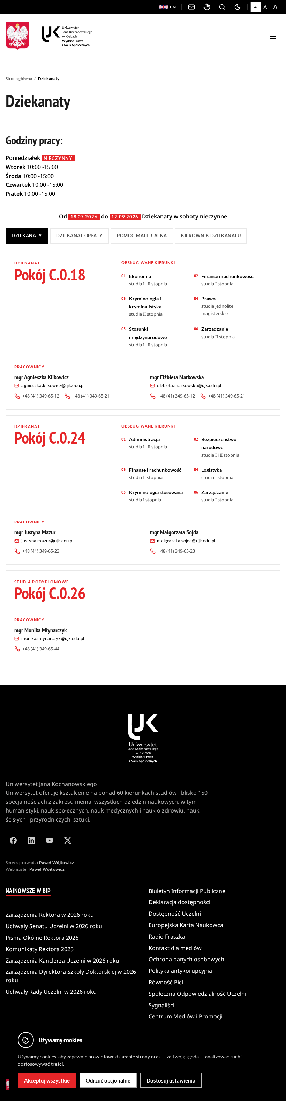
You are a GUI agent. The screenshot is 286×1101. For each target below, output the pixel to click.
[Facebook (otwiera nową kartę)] (13, 840)
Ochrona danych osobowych (186, 959)
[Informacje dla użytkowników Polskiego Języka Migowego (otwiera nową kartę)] (207, 7)
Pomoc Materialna (142, 235)
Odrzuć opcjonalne (108, 1080)
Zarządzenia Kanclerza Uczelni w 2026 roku (62, 960)
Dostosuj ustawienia (170, 1080)
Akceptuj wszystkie (47, 1080)
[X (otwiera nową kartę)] (67, 840)
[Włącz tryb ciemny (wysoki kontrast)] (237, 7)
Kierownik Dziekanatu (211, 235)
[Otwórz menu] (272, 36)
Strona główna (19, 78)
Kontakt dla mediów (175, 948)
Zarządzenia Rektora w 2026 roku (50, 914)
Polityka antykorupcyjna (180, 971)
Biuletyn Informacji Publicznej (188, 891)
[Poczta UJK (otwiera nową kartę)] (191, 7)
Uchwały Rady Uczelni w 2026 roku (51, 991)
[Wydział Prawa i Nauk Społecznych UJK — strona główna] (67, 36)
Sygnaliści (161, 1005)
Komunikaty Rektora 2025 (40, 949)
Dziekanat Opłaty (79, 235)
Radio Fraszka (167, 936)
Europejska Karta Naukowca (186, 925)
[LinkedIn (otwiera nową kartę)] (31, 840)
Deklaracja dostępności (179, 902)
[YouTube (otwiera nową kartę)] (49, 840)
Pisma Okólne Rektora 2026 (42, 937)
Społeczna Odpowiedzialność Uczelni (197, 994)
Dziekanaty (27, 235)
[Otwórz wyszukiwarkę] (222, 7)
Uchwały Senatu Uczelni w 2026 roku (54, 926)
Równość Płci (166, 982)
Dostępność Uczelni (175, 913)
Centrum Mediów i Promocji (186, 1016)
